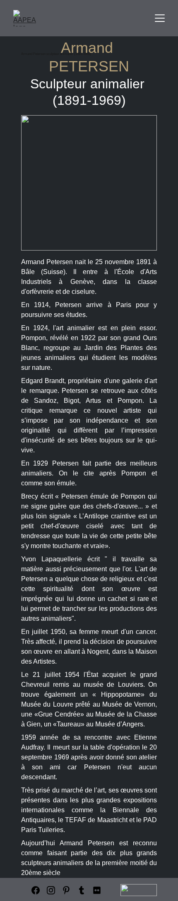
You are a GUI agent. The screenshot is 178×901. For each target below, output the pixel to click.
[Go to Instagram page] (51, 890)
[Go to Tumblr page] (81, 890)
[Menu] (160, 18)
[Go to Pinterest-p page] (66, 890)
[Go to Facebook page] (35, 890)
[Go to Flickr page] (97, 890)
